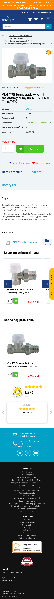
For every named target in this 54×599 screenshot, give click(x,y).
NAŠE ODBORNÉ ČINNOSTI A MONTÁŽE (27, 480)
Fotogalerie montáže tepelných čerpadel (27, 482)
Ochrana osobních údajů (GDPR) (27, 498)
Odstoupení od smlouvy (27, 535)
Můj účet (27, 520)
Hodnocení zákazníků (27, 538)
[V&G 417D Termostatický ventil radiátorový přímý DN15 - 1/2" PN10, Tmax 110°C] (27, 65)
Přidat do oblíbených (43, 163)
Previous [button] (3, 412)
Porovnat (26, 163)
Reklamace (27, 533)
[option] (27, 412)
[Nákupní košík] (41, 19)
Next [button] (51, 412)
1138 (30, 397)
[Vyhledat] (48, 26)
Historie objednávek (27, 522)
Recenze (36, 172)
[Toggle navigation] (48, 19)
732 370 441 (23, 12)
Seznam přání (27, 525)
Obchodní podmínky (27, 493)
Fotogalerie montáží (27, 485)
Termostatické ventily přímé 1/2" (17, 41)
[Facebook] (20, 453)
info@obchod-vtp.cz (44, 12)
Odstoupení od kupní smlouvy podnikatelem (27, 506)
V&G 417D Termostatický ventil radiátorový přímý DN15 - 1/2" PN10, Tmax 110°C (23, 366)
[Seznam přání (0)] (36, 19)
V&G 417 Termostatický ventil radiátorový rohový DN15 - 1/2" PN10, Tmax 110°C (20, 292)
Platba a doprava (27, 475)
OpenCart (12, 591)
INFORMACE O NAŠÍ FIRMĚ (27, 477)
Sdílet (14, 163)
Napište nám (27, 530)
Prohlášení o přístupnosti (27, 509)
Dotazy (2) (9, 185)
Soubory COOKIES (27, 511)
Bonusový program (27, 495)
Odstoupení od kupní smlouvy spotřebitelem (27, 503)
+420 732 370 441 (24, 446)
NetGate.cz (13, 596)
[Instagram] (28, 453)
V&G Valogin (31, 109)
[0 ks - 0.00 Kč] (41, 19)
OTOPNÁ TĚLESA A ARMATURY (20, 36)
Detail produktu (12, 172)
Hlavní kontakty (27, 472)
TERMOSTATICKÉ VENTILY (14, 38)
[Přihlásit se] (30, 19)
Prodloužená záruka (27, 501)
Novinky (27, 527)
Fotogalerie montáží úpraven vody (27, 488)
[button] (46, 284)
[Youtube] (36, 453)
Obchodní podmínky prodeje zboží (27, 490)
